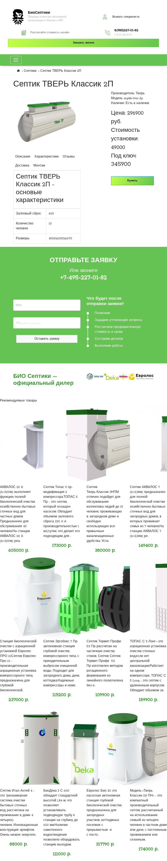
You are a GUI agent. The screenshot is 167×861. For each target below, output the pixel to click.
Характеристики (46, 157)
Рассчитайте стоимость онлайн (49, 32)
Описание (22, 157)
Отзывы (69, 157)
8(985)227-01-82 (126, 30)
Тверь (140, 93)
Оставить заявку (46, 339)
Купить (132, 180)
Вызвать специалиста (125, 17)
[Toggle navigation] (16, 60)
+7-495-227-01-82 (83, 277)
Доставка (22, 166)
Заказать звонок (83, 42)
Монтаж (39, 166)
